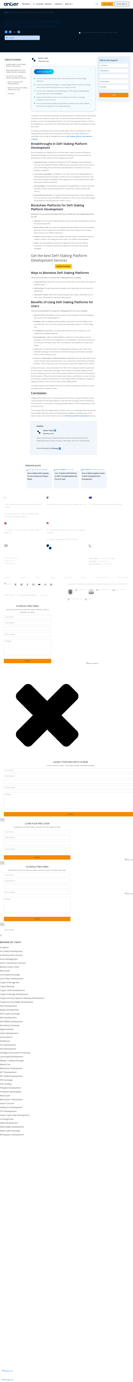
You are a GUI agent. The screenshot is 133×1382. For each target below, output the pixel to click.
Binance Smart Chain (9, 967)
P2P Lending (5, 1084)
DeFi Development (8, 1017)
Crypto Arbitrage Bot (9, 982)
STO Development (8, 1111)
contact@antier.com (11, 558)
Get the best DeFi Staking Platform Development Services (16, 77)
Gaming (83, 577)
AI (33, 4)
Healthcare (5, 1041)
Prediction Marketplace (10, 1091)
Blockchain (26, 4)
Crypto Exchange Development (14, 994)
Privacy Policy (43, 595)
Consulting (39, 4)
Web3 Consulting (123, 577)
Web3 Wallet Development (12, 1126)
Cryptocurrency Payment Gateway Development (22, 998)
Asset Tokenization (101, 577)
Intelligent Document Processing (15, 1052)
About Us (68, 4)
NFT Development (8, 1072)
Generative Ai (6, 1037)
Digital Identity (6, 1029)
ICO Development (8, 1045)
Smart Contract (7, 1103)
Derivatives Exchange (9, 1025)
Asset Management (9, 959)
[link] (60, 448)
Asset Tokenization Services (13, 963)
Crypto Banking (7, 986)
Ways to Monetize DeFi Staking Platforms (15, 83)
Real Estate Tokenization (11, 1099)
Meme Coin (5, 1064)
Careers (38, 577)
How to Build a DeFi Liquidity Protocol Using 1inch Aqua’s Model (38, 476)
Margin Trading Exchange (12, 1060)
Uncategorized (6, 1119)
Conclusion (11, 94)
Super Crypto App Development (14, 1115)
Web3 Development (9, 1123)
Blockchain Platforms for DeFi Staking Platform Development (16, 71)
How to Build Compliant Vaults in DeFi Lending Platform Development (93, 476)
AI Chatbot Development (11, 951)
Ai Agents (4, 947)
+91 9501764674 (103, 561)
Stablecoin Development (11, 1107)
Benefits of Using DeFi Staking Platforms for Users (17, 89)
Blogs (6, 12)
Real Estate (5, 1095)
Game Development (9, 1033)
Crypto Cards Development (12, 990)
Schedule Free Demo (63, 266)
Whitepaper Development (12, 1134)
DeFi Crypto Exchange (10, 1013)
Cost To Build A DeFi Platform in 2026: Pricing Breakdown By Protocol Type (66, 476)
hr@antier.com (9, 561)
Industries (58, 4)
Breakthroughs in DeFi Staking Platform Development (16, 65)
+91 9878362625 (106, 564)
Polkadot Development (10, 1087)
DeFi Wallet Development (11, 1021)
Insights (52, 577)
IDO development (8, 1048)
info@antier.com (9, 563)
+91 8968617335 (105, 558)
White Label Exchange (10, 1130)
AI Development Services (11, 955)
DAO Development (8, 1006)
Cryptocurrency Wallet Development (16, 1002)
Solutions (48, 4)
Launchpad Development (11, 1056)
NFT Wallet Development (11, 1076)
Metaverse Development (11, 1068)
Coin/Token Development (11, 978)
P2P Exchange (6, 1080)
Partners (23, 577)
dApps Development (9, 1009)
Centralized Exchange (10, 974)
